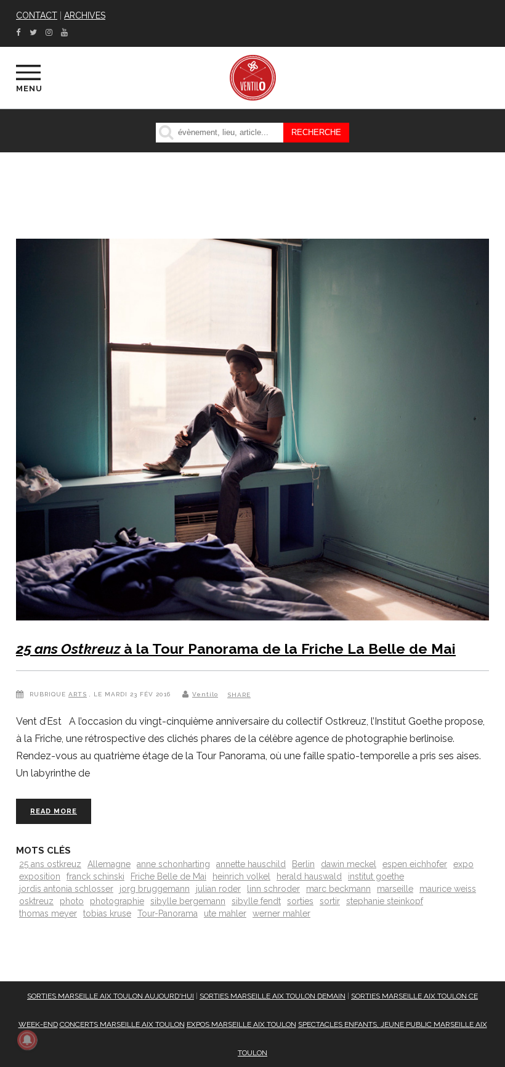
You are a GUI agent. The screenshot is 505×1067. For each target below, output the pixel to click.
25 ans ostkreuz (50, 864)
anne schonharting (173, 864)
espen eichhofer (414, 864)
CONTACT (36, 15)
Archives (84, 15)
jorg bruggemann (154, 889)
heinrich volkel (241, 876)
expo (463, 864)
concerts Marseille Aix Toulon (122, 1024)
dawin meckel (348, 864)
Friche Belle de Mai (168, 876)
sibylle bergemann (187, 901)
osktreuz (36, 901)
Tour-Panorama (167, 913)
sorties (300, 901)
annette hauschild (251, 864)
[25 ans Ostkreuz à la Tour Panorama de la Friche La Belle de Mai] (252, 432)
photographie (117, 901)
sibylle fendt (256, 901)
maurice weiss (447, 889)
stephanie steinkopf (384, 901)
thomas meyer (48, 913)
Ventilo (205, 694)
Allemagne (109, 864)
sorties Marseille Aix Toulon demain (272, 996)
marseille (395, 889)
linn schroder (273, 889)
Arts (77, 694)
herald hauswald (309, 876)
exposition (39, 876)
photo (72, 901)
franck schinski (95, 876)
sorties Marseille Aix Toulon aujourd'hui (110, 996)
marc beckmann (338, 889)
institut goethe (376, 876)
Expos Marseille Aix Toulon (241, 1024)
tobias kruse (107, 913)
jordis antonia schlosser (66, 889)
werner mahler (281, 913)
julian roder (218, 889)
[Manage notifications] (27, 1040)
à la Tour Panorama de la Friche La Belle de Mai (236, 648)
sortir (330, 901)
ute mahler (225, 913)
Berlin (303, 864)
